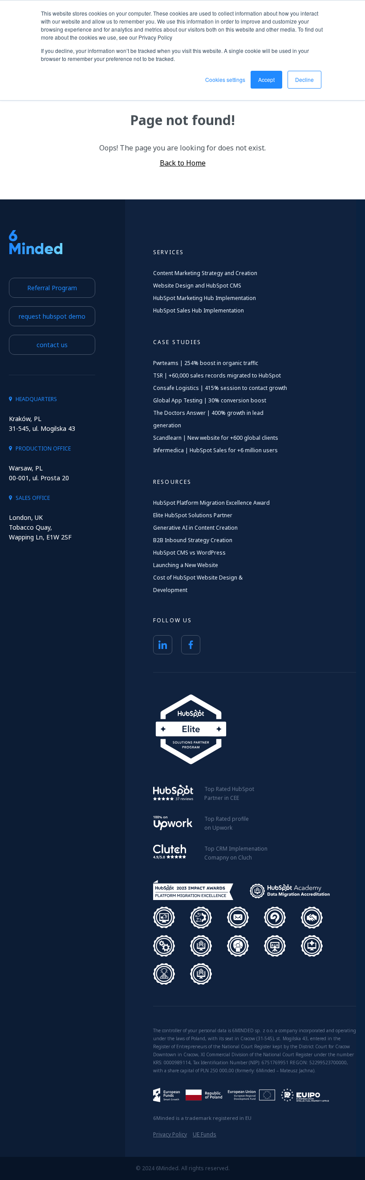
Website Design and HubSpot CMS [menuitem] (197, 285)
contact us (52, 345)
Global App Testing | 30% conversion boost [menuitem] (209, 400)
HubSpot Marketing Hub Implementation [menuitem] (204, 298)
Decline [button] (304, 79)
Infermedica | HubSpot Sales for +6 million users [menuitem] (215, 450)
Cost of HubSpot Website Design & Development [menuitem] (198, 584)
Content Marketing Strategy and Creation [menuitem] (205, 273)
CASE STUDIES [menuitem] (177, 342)
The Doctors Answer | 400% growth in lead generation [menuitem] (208, 419)
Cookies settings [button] (225, 79)
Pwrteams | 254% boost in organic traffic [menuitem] (205, 363)
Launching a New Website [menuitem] (185, 565)
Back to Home (183, 163)
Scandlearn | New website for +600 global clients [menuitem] (215, 438)
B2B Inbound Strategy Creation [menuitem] (192, 540)
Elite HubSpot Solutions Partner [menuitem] (192, 515)
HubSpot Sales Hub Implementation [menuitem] (198, 310)
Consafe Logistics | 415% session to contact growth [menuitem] (220, 388)
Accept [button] (266, 79)
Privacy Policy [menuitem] (170, 1134)
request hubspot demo (52, 316)
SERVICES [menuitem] (168, 252)
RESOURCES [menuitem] (172, 482)
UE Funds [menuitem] (204, 1134)
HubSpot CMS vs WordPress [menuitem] (189, 552)
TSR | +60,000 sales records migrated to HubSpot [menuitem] (217, 375)
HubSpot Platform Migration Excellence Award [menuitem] (211, 503)
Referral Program (52, 288)
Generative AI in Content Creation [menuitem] (195, 527)
